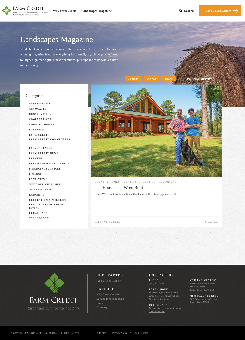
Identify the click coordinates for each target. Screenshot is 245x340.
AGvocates (38, 109)
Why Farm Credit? (107, 294)
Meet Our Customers (46, 184)
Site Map (101, 333)
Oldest (168, 78)
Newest (151, 78)
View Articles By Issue (198, 78)
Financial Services (45, 169)
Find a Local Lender (218, 10)
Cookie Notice (140, 333)
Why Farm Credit (64, 11)
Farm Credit (39, 135)
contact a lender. (157, 311)
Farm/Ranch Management (49, 163)
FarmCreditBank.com (159, 299)
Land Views (38, 179)
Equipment (37, 129)
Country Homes (41, 124)
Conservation (40, 114)
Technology (39, 218)
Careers (101, 303)
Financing (37, 174)
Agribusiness (40, 103)
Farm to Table (40, 148)
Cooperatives (40, 119)
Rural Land (38, 213)
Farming (36, 158)
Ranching (37, 195)
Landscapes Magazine (96, 11)
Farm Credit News (43, 153)
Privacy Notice (119, 333)
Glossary (102, 307)
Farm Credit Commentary (50, 139)
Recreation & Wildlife (48, 200)
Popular (133, 78)
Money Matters (41, 189)
